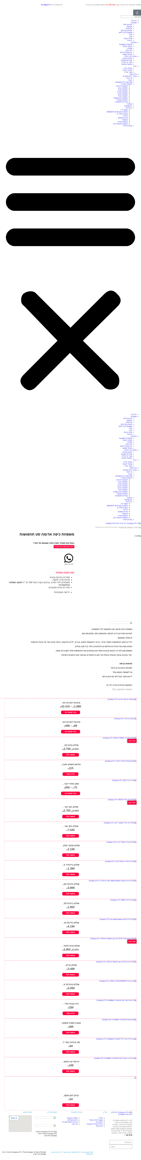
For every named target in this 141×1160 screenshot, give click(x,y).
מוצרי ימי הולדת (127, 62)
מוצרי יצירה (128, 72)
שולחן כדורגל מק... (70, 884)
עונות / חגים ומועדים (130, 76)
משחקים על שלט (126, 30)
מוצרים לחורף (127, 126)
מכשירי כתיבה (127, 70)
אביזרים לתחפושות (121, 102)
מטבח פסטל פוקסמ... (70, 1023)
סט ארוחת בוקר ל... (70, 1042)
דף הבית (134, 20)
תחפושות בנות (123, 90)
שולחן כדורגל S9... (70, 903)
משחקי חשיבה (127, 46)
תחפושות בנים (123, 88)
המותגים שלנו (127, 24)
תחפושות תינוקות (122, 86)
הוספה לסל (70, 755)
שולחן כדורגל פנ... (70, 922)
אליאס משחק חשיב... (70, 764)
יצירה (135, 66)
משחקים (134, 42)
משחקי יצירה (127, 68)
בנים (130, 34)
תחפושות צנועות (122, 100)
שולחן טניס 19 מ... (70, 984)
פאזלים (129, 48)
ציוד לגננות (133, 74)
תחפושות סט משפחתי (120, 98)
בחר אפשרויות (70, 712)
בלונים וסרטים (127, 58)
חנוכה (130, 80)
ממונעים (129, 26)
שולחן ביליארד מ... (70, 865)
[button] (70, 270)
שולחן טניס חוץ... (70, 745)
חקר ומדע (129, 50)
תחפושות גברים (122, 92)
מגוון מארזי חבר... (70, 783)
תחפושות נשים (123, 94)
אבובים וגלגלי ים (122, 114)
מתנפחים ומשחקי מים (120, 124)
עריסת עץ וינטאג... (70, 1061)
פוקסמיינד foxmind (125, 44)
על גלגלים (129, 28)
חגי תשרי (129, 78)
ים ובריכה (129, 108)
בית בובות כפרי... (70, 1003)
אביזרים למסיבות (126, 60)
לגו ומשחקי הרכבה (126, 52)
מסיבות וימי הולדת (130, 56)
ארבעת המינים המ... (70, 702)
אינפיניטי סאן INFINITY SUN (117, 112)
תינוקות (129, 40)
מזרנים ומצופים (123, 118)
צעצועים (134, 22)
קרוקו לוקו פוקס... (70, 1095)
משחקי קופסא (127, 54)
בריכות (125, 116)
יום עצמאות (128, 106)
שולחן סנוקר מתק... (70, 845)
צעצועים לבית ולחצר (125, 32)
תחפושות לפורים (126, 84)
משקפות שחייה (123, 122)
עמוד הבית (137, 527)
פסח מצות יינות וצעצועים (123, 82)
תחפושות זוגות (123, 96)
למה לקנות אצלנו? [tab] (65, 572)
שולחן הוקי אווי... (70, 807)
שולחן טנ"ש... (70, 965)
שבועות (129, 104)
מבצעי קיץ (124, 110)
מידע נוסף (70, 774)
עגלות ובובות (128, 38)
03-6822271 (46, 5)
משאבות (125, 120)
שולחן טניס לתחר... (70, 946)
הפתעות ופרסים (127, 64)
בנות (130, 36)
